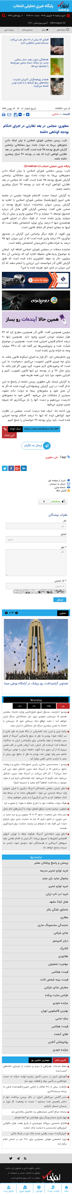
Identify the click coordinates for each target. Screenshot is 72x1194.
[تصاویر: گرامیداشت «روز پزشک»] (36, 649)
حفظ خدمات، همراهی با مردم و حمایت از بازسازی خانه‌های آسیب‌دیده (35, 1068)
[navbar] (68, 15)
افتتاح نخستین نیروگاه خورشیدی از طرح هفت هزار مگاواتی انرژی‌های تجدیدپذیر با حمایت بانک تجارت (35, 1125)
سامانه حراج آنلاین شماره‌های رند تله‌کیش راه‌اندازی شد (39, 1112)
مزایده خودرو (60, 1003)
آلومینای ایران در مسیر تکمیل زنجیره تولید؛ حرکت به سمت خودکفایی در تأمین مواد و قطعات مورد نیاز (35, 1079)
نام (65, 521)
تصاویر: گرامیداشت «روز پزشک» (48, 683)
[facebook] (11, 468)
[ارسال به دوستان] (9, 115)
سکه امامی (61, 1018)
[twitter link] (11, 1158)
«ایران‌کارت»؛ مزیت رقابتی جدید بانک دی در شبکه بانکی (39, 1133)
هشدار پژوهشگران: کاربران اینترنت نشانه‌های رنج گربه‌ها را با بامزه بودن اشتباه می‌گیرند (30, 83)
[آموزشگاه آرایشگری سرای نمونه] (36, 319)
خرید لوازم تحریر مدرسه (54, 870)
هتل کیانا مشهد (58, 902)
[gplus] (17, 468)
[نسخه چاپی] (4, 115)
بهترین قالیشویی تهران (54, 1011)
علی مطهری (51, 457)
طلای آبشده (61, 1034)
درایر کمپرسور (60, 940)
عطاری (64, 917)
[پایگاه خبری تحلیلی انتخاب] (63, 6)
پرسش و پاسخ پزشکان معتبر (51, 863)
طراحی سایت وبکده (56, 995)
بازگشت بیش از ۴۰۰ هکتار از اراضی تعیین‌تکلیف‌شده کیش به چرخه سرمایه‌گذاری (35, 1089)
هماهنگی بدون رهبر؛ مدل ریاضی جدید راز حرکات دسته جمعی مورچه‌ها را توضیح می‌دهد (30, 63)
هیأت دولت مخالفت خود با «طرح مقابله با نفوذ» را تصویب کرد (35, 803)
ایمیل (63, 534)
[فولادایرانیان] (36, 280)
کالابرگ (64, 948)
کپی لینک (9, 435)
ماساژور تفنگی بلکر (57, 909)
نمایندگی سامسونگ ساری (53, 925)
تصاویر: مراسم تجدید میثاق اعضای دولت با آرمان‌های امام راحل (35, 809)
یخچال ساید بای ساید (55, 878)
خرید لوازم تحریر (58, 886)
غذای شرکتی (61, 933)
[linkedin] (24, 468)
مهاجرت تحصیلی (58, 964)
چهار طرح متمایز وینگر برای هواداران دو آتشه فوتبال (40, 1118)
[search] (4, 16)
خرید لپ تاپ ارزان (57, 894)
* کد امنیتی (60, 581)
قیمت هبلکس (60, 972)
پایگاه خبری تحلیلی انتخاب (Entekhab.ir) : (46, 166)
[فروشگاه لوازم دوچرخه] (36, 300)
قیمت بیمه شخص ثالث (54, 979)
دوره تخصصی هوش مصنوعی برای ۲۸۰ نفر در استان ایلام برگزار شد (35, 1141)
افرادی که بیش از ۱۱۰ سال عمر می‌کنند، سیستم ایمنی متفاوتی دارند (29, 41)
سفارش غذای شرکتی (56, 987)
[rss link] (25, 1158)
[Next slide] (6, 613)
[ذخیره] (15, 115)
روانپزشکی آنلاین (58, 1042)
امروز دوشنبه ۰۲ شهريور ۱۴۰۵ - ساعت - (44, 15)
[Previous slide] (16, 613)
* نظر (63, 547)
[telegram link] (18, 1158)
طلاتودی (63, 956)
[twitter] (5, 468)
